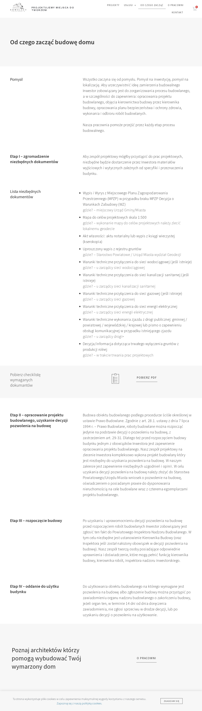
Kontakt (177, 12)
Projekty (113, 5)
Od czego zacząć (151, 5)
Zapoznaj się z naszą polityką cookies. (79, 703)
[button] (146, 377)
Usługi (128, 5)
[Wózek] (195, 9)
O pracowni (176, 5)
